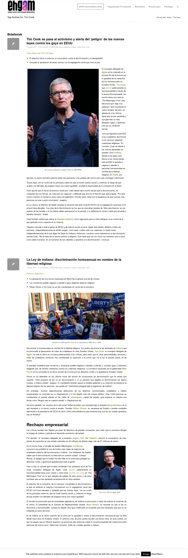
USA (87, 47)
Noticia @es (81, 47)
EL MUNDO (44, 47)
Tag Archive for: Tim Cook (20, 17)
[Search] (178, 6)
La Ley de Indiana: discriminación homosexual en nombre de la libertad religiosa (74, 261)
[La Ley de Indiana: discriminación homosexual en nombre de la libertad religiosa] (13, 264)
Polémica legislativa (35, 273)
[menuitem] (90, 6)
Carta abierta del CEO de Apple (40, 53)
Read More (156, 553)
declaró (108, 87)
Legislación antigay (69, 47)
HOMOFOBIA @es (55, 47)
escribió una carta (76, 472)
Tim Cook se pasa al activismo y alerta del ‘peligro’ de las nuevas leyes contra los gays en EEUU (75, 41)
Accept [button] (146, 554)
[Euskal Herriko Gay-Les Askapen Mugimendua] (21, 6)
